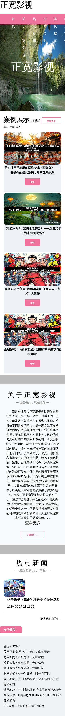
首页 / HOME (12, 646)
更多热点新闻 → (50, 618)
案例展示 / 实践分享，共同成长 (24, 668)
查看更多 (32, 523)
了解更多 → (32, 535)
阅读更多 (51, 121)
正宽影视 (16, 5)
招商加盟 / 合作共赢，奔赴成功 (24, 662)
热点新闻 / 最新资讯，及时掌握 (24, 657)
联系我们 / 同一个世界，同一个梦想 (27, 673)
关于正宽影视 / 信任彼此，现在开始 (27, 651)
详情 (32, 182)
